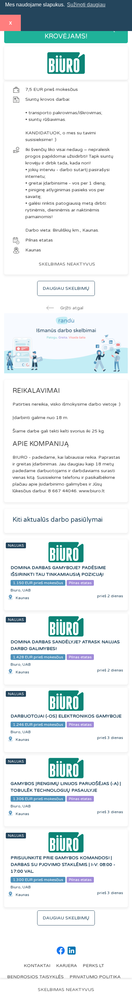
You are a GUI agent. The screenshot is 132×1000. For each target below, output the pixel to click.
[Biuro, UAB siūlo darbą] (66, 63)
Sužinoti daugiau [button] (86, 4)
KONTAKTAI (37, 965)
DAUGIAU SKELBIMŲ (66, 288)
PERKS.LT (93, 965)
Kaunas (33, 250)
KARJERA (66, 965)
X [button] (10, 23)
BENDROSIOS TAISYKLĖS (35, 977)
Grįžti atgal (71, 308)
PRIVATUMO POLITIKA (95, 977)
